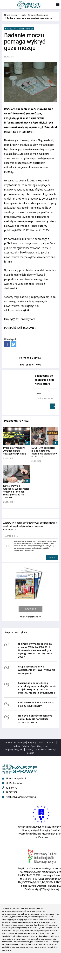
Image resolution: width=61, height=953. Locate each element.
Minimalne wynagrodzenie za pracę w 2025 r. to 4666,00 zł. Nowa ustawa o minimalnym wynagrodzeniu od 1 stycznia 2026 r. (35, 650)
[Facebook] (7, 344)
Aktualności (20, 742)
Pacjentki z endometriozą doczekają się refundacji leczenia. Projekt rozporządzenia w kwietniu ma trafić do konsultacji (37, 687)
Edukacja (51, 742)
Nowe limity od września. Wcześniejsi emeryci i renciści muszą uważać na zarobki (16, 491)
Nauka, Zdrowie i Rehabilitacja (34, 15)
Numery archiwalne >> (30, 617)
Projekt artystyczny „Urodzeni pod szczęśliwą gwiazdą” (15, 450)
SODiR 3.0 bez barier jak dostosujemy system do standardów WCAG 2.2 (44, 452)
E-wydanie (30, 608)
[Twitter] (13, 344)
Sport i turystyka (39, 746)
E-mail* (38, 393)
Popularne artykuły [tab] (16, 632)
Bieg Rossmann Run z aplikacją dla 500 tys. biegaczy (36, 704)
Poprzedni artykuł (30, 358)
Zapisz (54, 406)
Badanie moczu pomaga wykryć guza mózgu (29, 18)
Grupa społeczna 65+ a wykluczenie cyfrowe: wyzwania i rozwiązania (37, 670)
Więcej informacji (50, 889)
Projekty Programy (14, 749)
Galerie (30, 752)
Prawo (8, 742)
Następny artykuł (30, 364)
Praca (41, 742)
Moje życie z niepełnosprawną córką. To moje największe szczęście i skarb (35, 719)
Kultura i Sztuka (21, 746)
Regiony (32, 742)
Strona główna (10, 15)
